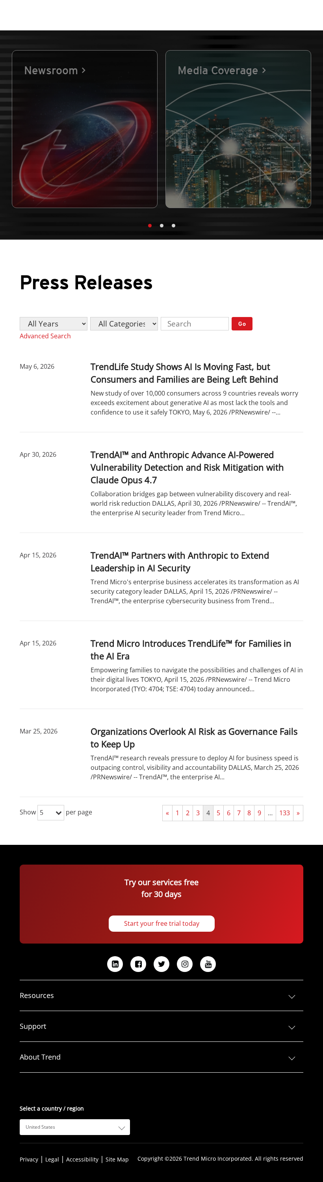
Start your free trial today (161, 923)
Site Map (117, 1159)
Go (242, 324)
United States (40, 1127)
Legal (52, 1159)
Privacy (29, 1159)
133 (284, 813)
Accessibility (82, 1159)
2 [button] (161, 226)
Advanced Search (45, 336)
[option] (85, 129)
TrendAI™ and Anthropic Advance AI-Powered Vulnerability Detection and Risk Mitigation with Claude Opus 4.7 (187, 467)
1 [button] (150, 226)
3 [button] (173, 226)
